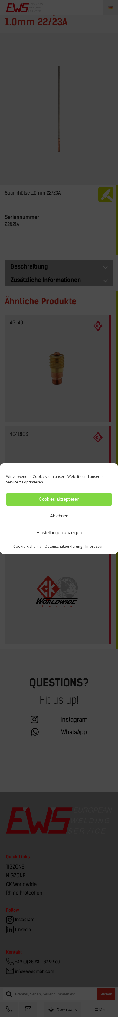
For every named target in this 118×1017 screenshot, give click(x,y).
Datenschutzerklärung (63, 546)
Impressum (95, 546)
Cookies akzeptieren (59, 499)
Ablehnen (59, 515)
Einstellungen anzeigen (59, 532)
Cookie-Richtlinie (27, 546)
